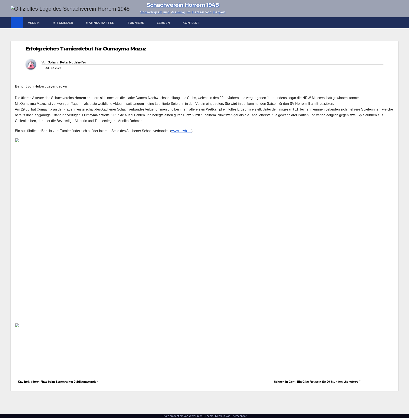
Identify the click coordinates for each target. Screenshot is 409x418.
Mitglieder (63, 23)
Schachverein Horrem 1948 (183, 4)
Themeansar (238, 416)
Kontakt (191, 23)
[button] (395, 22)
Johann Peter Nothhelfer (67, 62)
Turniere (136, 23)
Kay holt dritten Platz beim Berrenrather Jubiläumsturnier (57, 381)
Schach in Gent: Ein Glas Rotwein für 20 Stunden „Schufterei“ (317, 381)
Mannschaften (101, 23)
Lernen (164, 23)
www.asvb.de (181, 131)
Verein (34, 23)
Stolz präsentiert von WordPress (183, 416)
